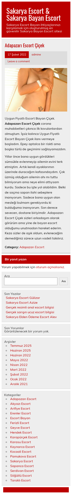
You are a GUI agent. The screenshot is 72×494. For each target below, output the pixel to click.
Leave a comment (19, 61)
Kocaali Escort (20, 451)
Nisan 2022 (19, 365)
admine (36, 54)
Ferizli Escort (19, 423)
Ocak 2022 (18, 379)
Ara (7, 276)
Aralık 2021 (19, 384)
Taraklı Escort (20, 480)
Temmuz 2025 (21, 346)
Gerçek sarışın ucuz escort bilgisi (30, 312)
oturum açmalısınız (50, 267)
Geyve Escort (20, 428)
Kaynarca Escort (22, 447)
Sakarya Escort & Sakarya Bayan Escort (33, 14)
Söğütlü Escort (21, 475)
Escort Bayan (20, 418)
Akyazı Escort (20, 404)
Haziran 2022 (20, 355)
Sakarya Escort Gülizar (23, 298)
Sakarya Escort (21, 461)
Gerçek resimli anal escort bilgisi (30, 307)
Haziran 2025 (20, 350)
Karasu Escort (20, 442)
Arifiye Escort (20, 408)
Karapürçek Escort (24, 437)
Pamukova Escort (23, 456)
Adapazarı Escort (31, 247)
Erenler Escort (20, 413)
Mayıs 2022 (19, 360)
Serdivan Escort (22, 471)
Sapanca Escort (22, 466)
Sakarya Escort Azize (22, 302)
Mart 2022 (18, 369)
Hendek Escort (21, 432)
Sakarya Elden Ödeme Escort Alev (31, 317)
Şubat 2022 (19, 374)
